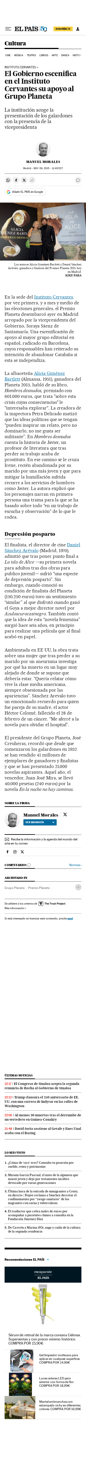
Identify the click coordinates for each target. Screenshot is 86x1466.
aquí (70, 918)
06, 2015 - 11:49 (48, 168)
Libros (43, 55)
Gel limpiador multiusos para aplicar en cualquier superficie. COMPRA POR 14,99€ (59, 1358)
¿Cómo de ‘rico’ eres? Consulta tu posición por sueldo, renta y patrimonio (41, 1164)
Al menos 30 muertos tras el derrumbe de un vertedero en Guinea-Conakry (43, 1117)
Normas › (75, 865)
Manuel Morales (43, 162)
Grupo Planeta (15, 888)
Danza (65, 55)
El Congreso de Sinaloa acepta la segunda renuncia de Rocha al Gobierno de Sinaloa (42, 1086)
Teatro (31, 55)
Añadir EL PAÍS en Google (27, 191)
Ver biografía (34, 822)
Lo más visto (15, 1152)
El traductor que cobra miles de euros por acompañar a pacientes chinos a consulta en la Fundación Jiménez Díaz (40, 1215)
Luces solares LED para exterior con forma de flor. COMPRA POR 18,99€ (56, 1381)
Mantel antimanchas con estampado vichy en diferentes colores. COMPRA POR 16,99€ (60, 1405)
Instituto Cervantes (20, 67)
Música (18, 55)
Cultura (15, 44)
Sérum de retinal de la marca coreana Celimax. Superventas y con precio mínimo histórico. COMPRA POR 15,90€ (44, 1339)
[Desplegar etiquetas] (78, 887)
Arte (55, 55)
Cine (8, 55)
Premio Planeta (39, 888)
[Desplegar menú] (8, 29)
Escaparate (43, 1275)
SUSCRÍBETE (63, 28)
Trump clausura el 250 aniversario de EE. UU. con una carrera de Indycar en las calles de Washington (42, 1101)
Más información (14, 908)
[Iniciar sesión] (77, 29)
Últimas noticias (19, 1075)
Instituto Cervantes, (54, 297)
